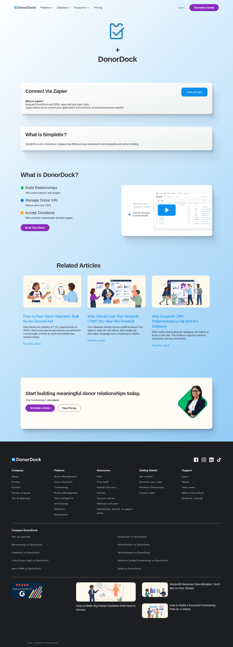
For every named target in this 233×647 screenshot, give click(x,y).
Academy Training (192, 498)
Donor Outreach (63, 482)
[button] (47, 7)
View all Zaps (194, 92)
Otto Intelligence (63, 498)
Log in (185, 476)
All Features (61, 503)
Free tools (103, 482)
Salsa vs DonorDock (129, 568)
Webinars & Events (108, 503)
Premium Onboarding (151, 487)
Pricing (98, 7)
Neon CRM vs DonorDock (26, 568)
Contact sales (147, 493)
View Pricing (69, 408)
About (15, 476)
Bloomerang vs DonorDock (27, 544)
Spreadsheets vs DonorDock (134, 552)
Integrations (61, 514)
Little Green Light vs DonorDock (30, 560)
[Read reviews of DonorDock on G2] (27, 590)
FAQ (99, 476)
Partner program (21, 493)
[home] (25, 7)
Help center (188, 487)
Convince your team (150, 482)
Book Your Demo (35, 227)
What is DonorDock (193, 493)
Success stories (106, 498)
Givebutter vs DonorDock (132, 536)
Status (185, 482)
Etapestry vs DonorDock (25, 552)
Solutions (59, 509)
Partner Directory (107, 487)
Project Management (66, 493)
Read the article (32, 343)
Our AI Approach (21, 498)
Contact (16, 487)
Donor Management (65, 476)
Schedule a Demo (204, 7)
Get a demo (146, 476)
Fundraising (61, 487)
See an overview (21, 536)
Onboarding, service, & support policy (115, 511)
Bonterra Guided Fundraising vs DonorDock (143, 560)
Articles (101, 493)
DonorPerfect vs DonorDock (134, 544)
